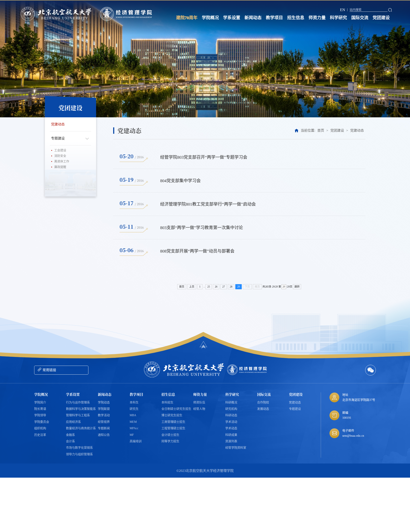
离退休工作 (61, 161)
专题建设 (58, 138)
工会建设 (60, 150)
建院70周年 (187, 17)
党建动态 (58, 124)
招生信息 (295, 17)
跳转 (297, 286)
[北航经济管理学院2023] (127, 14)
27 (223, 286)
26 (216, 286)
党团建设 (381, 17)
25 (208, 286)
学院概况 (210, 17)
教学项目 (274, 17)
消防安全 (60, 155)
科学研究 (338, 17)
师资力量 (317, 17)
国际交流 (359, 17)
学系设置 (231, 17)
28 (231, 286)
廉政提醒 (60, 167)
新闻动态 (253, 17)
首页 (320, 130)
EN (342, 10)
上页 (191, 286)
